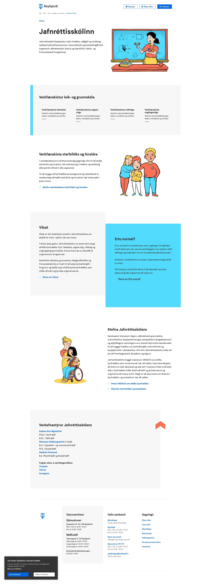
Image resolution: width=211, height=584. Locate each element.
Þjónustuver (147, 533)
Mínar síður (148, 6)
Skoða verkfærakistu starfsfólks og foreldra (65, 187)
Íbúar (44, 13)
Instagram (44, 473)
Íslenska (131, 6)
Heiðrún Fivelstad (48, 452)
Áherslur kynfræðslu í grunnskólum (128, 388)
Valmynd (165, 6)
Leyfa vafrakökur (14, 574)
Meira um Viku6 (50, 277)
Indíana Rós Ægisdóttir (50, 431)
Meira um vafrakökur (14, 569)
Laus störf (146, 524)
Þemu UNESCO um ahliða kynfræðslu (130, 383)
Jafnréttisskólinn (71, 13)
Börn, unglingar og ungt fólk (56, 13)
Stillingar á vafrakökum (41, 574)
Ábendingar (117, 521)
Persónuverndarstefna (151, 542)
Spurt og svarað (119, 538)
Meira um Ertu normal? (129, 279)
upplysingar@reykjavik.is (118, 554)
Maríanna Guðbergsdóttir (52, 441)
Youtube (43, 466)
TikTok (42, 469)
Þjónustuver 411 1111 (118, 546)
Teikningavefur (148, 538)
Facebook (146, 546)
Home (40, 13)
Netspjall (118, 530)
